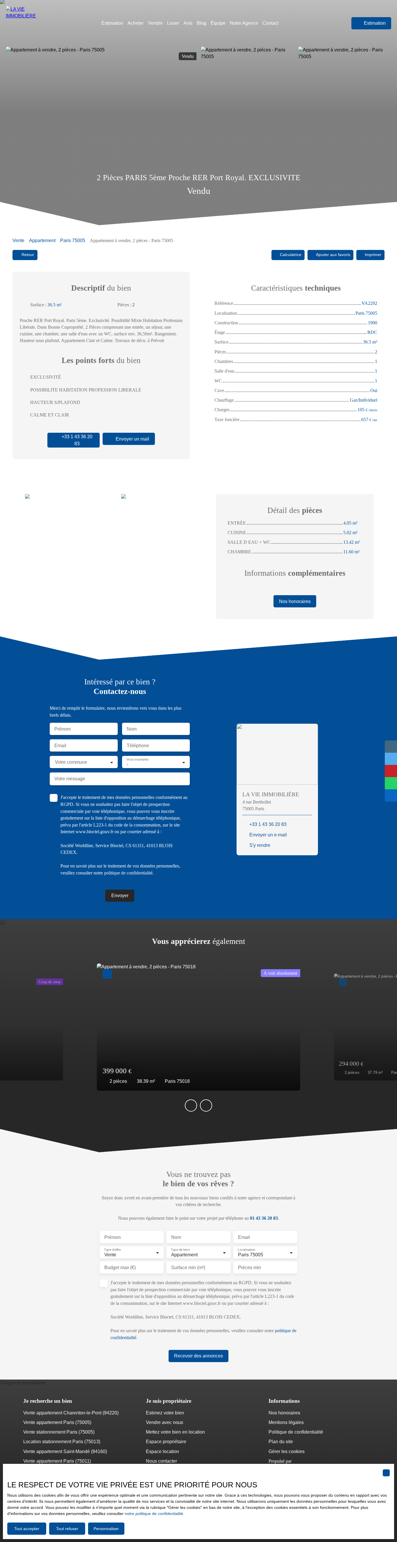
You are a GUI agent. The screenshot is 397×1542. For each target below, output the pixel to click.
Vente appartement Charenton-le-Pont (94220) (71, 1412)
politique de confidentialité (128, 872)
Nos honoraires (284, 1412)
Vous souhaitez (137, 759)
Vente (18, 240)
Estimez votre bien (165, 1412)
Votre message (69, 778)
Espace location (162, 1451)
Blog (201, 23)
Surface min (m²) (188, 1267)
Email (60, 745)
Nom (132, 729)
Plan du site (281, 1441)
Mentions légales (286, 1422)
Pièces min (249, 1267)
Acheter (136, 23)
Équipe (218, 23)
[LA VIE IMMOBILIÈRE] (30, 23)
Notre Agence (244, 23)
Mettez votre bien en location (175, 1432)
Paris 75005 (72, 240)
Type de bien (180, 1250)
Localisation (246, 1250)
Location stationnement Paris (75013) (61, 1441)
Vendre (155, 23)
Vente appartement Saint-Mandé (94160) (65, 1451)
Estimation (112, 23)
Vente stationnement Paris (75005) (58, 1432)
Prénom (62, 729)
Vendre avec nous (164, 1422)
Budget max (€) (120, 1267)
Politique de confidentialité (296, 1432)
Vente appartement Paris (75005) (57, 1422)
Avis (187, 23)
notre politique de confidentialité (154, 1513)
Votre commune (71, 762)
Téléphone (138, 745)
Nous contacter (161, 1461)
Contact (270, 23)
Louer (173, 23)
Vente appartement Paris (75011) (57, 1461)
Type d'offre (112, 1250)
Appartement (42, 240)
